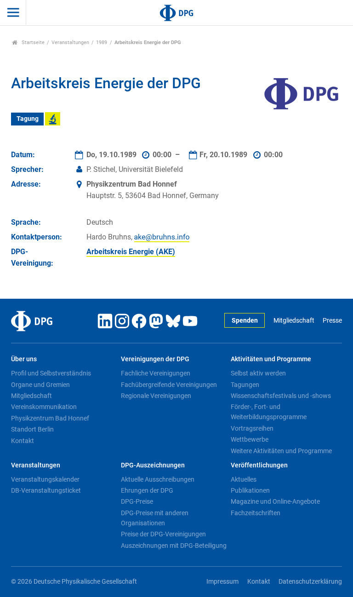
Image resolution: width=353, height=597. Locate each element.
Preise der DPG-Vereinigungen (163, 534)
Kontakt (22, 440)
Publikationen (250, 490)
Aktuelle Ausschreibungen (157, 479)
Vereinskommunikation (44, 406)
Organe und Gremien (40, 384)
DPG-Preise (137, 501)
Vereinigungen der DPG (155, 359)
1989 (101, 42)
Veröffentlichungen (259, 465)
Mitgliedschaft (293, 320)
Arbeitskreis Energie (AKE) (130, 251)
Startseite (32, 42)
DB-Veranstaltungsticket (46, 490)
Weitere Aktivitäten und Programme (281, 451)
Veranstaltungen (70, 42)
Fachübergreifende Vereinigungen (169, 384)
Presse (332, 320)
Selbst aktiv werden (258, 373)
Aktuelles (243, 479)
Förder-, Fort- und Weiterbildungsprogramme (269, 412)
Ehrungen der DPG (147, 490)
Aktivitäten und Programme (271, 359)
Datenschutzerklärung (310, 582)
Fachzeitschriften (255, 513)
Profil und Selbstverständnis (51, 373)
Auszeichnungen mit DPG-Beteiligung (174, 545)
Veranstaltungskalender (45, 479)
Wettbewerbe (249, 439)
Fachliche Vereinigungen (155, 373)
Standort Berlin (32, 429)
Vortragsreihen (252, 428)
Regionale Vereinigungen (156, 395)
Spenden (245, 320)
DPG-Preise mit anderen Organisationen (154, 518)
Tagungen (245, 384)
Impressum (222, 582)
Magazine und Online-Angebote (275, 501)
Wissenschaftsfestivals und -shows (281, 395)
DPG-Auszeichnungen (153, 465)
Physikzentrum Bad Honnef (50, 418)
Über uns (24, 359)
